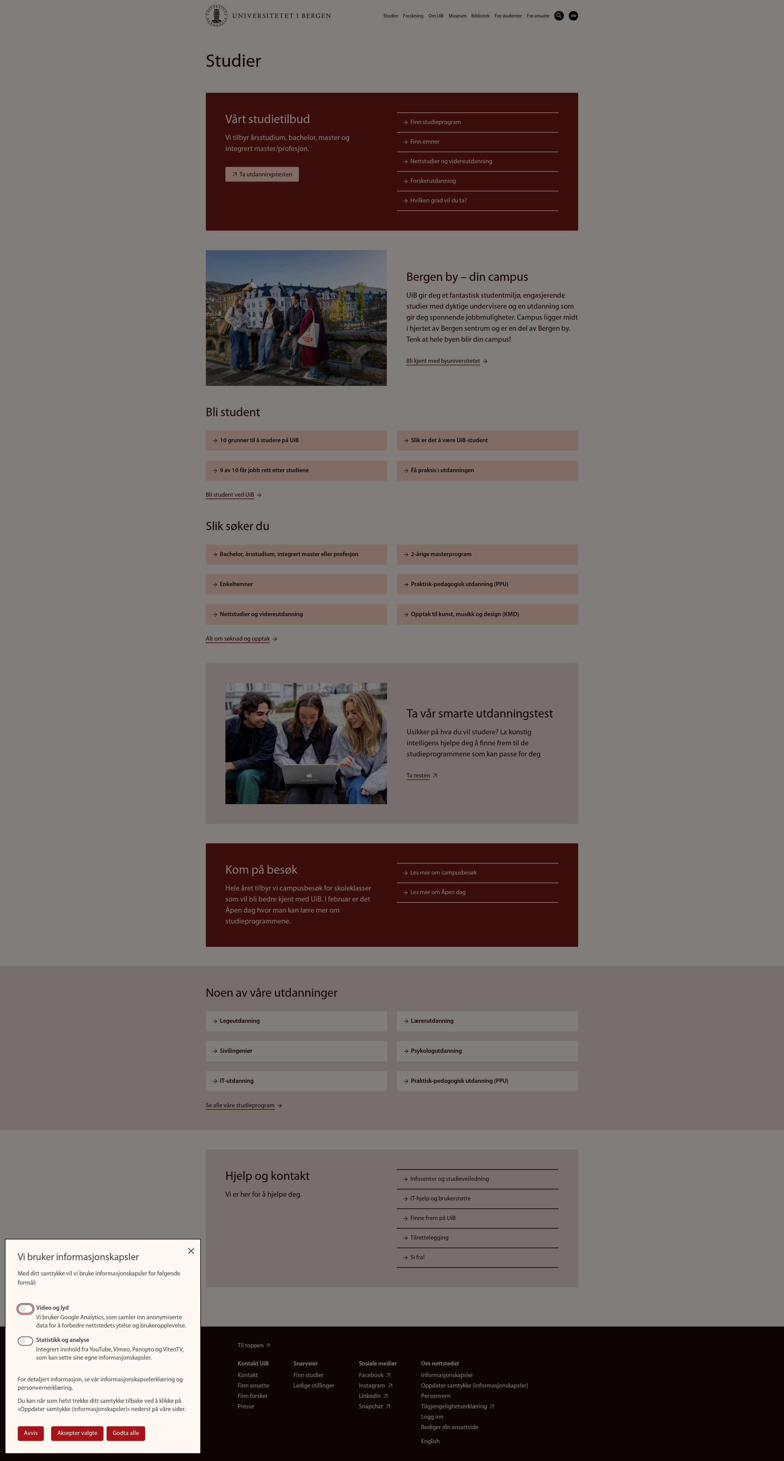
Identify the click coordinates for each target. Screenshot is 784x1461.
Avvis (31, 1433)
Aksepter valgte (77, 1433)
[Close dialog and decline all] (191, 1248)
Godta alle (126, 1433)
